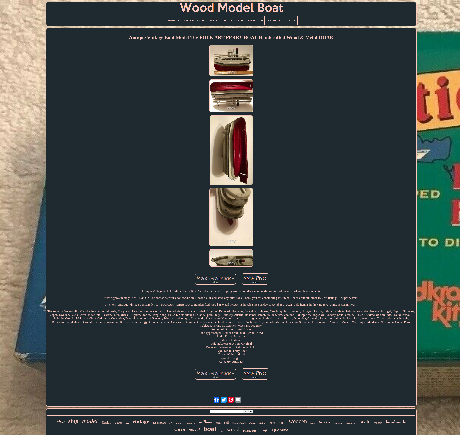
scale (365, 421)
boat (209, 428)
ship (73, 421)
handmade (396, 422)
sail (226, 422)
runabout (249, 430)
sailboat (206, 422)
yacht (179, 429)
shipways (239, 422)
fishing (282, 423)
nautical (191, 423)
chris (272, 422)
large (221, 431)
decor (118, 422)
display (106, 422)
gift (170, 423)
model (90, 420)
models (378, 422)
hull (127, 423)
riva (61, 421)
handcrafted (351, 423)
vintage (140, 421)
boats (324, 422)
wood (233, 429)
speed (194, 429)
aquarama (279, 430)
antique (338, 423)
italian (262, 423)
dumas (252, 423)
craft (263, 430)
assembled (159, 422)
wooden (298, 421)
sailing (179, 423)
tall (218, 422)
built (312, 423)
